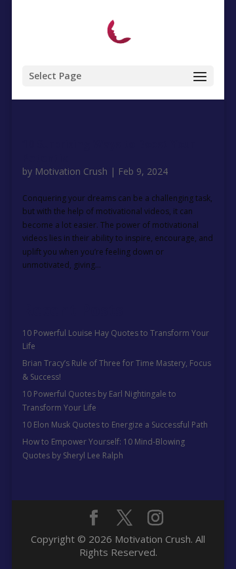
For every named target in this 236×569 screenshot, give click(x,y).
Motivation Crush (71, 171)
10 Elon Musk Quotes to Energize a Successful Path (115, 424)
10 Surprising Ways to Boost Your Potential (108, 151)
